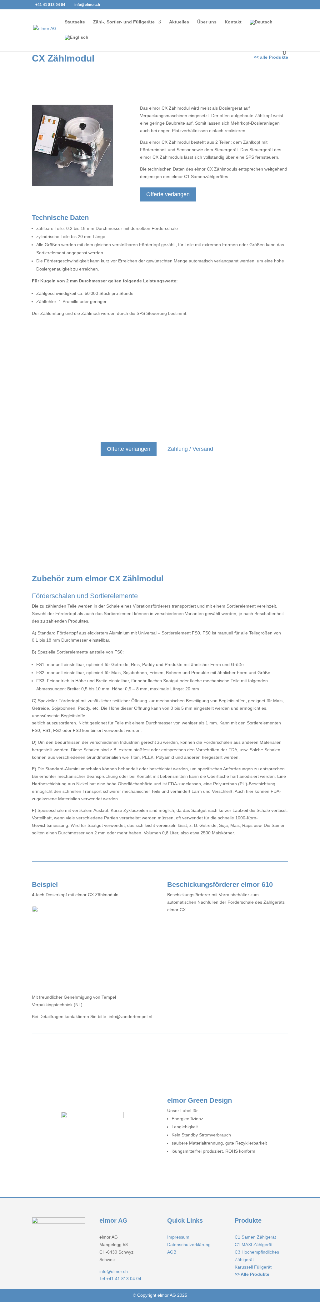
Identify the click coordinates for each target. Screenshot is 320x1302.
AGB (171, 1252)
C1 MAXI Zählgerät (253, 1244)
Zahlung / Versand (190, 449)
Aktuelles (179, 22)
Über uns (207, 22)
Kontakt (233, 22)
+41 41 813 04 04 (50, 4)
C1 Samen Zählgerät (255, 1237)
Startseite (75, 22)
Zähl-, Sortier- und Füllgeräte (124, 22)
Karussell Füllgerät (253, 1267)
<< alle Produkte (271, 57)
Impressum (178, 1237)
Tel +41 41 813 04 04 (120, 1278)
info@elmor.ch (113, 1271)
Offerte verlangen (168, 194)
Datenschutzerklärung (189, 1244)
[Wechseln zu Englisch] (76, 42)
